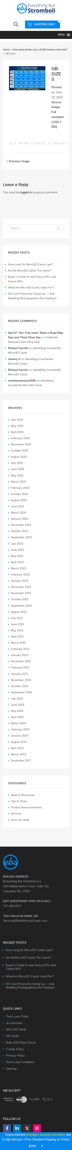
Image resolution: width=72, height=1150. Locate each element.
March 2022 (18, 642)
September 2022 (21, 605)
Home (6, 49)
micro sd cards (20, 819)
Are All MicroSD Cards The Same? (30, 270)
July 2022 (17, 618)
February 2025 (20, 487)
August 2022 (19, 611)
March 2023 (18, 568)
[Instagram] (37, 1128)
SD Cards (12, 1036)
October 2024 (19, 494)
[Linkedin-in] (17, 1128)
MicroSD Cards (16, 1029)
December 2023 (21, 524)
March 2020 (18, 723)
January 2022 (19, 655)
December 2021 (21, 661)
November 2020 (21, 680)
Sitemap (11, 1068)
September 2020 (21, 692)
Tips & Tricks (19, 801)
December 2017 (21, 760)
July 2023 (17, 543)
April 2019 (17, 748)
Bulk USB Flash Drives (21, 1042)
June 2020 (17, 704)
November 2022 (21, 593)
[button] (61, 35)
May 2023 (17, 556)
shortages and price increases (45, 1134)
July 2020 (17, 698)
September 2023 (21, 537)
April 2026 (17, 432)
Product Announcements (26, 807)
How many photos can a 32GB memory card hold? (40, 49)
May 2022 (17, 630)
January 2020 (19, 735)
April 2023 (17, 562)
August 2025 (19, 456)
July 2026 (17, 419)
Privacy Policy (15, 1055)
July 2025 (17, 462)
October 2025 (19, 450)
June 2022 (17, 624)
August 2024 (19, 500)
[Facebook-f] (7, 1128)
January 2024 (19, 518)
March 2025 (18, 481)
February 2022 (20, 648)
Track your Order (17, 1016)
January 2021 (19, 673)
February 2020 (20, 729)
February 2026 (20, 438)
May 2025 (17, 475)
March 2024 (18, 512)
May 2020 (17, 710)
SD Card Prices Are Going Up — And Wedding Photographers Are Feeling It (30, 985)
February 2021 (20, 667)
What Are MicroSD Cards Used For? (31, 287)
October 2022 (19, 599)
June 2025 (17, 469)
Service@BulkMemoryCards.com (25, 920)
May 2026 (17, 425)
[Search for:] (36, 228)
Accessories (14, 1023)
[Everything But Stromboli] (36, 14)
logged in (26, 192)
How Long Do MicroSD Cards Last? (30, 264)
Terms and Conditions (20, 1062)
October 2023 (19, 531)
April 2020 (17, 717)
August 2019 (19, 742)
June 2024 (17, 506)
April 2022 (17, 636)
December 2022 (21, 586)
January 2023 (19, 580)
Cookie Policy (15, 1049)
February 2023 (20, 574)
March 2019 (18, 754)
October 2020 (19, 686)
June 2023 (17, 549)
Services (16, 813)
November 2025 (21, 444)
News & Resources (23, 795)
